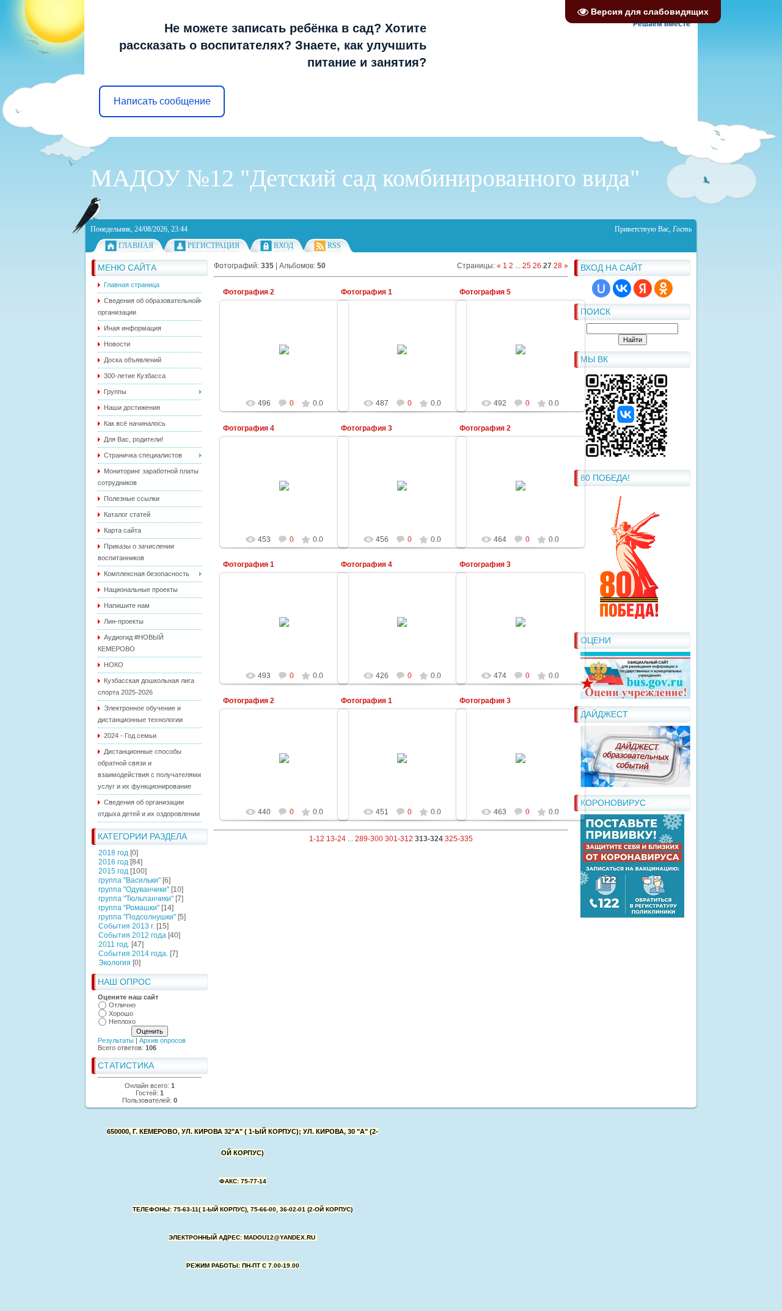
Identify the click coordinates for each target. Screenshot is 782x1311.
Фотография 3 (366, 428)
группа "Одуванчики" (133, 889)
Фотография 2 (248, 292)
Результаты (116, 1040)
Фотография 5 (485, 292)
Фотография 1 (366, 292)
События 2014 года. (133, 953)
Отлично (122, 1005)
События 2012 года (132, 935)
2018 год (113, 853)
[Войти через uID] (601, 288)
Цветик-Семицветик (289, 359)
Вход (283, 245)
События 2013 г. (126, 926)
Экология (114, 963)
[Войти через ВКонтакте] (622, 288)
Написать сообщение (162, 101)
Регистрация (213, 245)
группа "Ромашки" (128, 908)
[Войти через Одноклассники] (663, 288)
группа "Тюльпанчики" (136, 898)
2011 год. (114, 944)
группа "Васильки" (129, 880)
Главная (136, 245)
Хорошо (121, 1013)
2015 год (113, 871)
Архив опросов (162, 1040)
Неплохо (122, 1021)
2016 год (113, 862)
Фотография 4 (248, 428)
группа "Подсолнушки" (137, 917)
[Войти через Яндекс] (643, 288)
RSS (334, 245)
